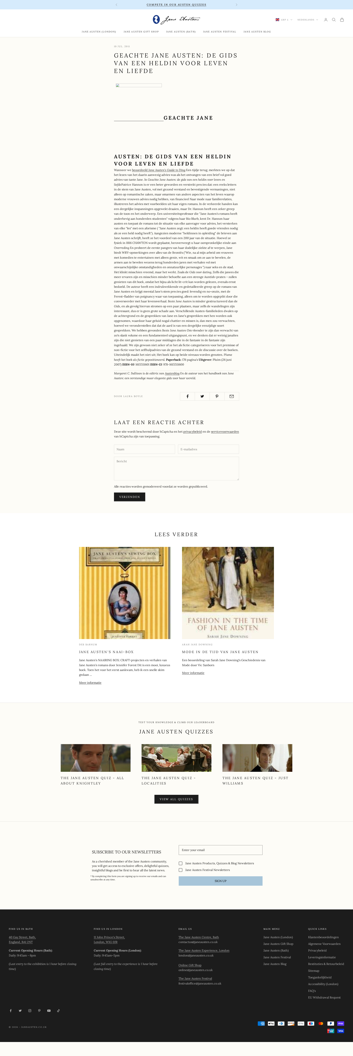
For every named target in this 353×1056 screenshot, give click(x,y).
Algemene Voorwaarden (324, 944)
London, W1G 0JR (105, 942)
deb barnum (88, 644)
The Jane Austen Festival (195, 978)
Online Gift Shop (190, 965)
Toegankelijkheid (320, 977)
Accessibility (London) (323, 984)
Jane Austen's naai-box (106, 652)
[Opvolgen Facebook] (11, 1010)
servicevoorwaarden (225, 431)
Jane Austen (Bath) (181, 31)
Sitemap (313, 971)
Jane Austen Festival (219, 31)
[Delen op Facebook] (187, 396)
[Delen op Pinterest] (217, 396)
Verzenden (129, 497)
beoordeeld (158, 170)
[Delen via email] (231, 396)
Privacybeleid (317, 950)
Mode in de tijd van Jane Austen (220, 652)
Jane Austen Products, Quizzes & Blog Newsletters (219, 863)
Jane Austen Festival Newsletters (207, 870)
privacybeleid (192, 431)
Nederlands (305, 19)
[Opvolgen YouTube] (49, 1010)
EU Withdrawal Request (324, 997)
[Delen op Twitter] (202, 396)
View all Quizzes (176, 799)
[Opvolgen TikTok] (58, 1010)
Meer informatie (90, 682)
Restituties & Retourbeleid (326, 964)
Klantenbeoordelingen (323, 937)
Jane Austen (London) (99, 31)
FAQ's (312, 991)
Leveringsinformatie (322, 957)
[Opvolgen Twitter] (20, 1010)
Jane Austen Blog (257, 31)
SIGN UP (221, 881)
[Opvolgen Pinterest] (39, 1010)
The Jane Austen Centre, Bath (199, 937)
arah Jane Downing (197, 644)
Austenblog (172, 373)
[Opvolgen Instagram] (30, 1010)
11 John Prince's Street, (109, 937)
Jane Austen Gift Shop (141, 31)
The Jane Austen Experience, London (204, 950)
